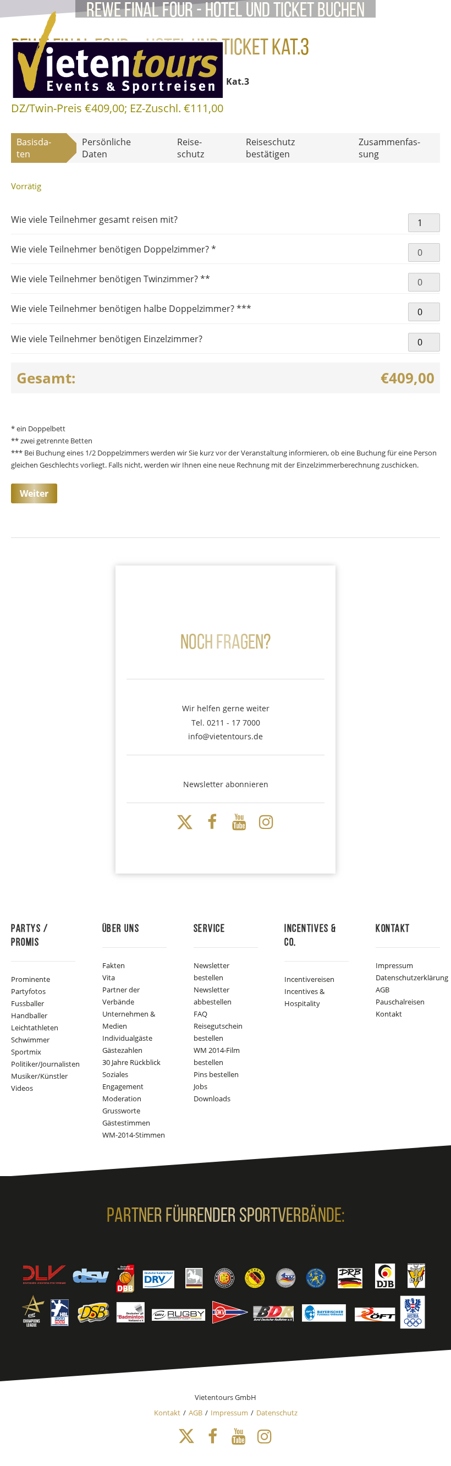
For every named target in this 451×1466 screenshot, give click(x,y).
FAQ (200, 1014)
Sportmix (26, 1052)
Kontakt (389, 1014)
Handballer (29, 1015)
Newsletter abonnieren (225, 784)
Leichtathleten (34, 1028)
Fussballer (27, 1003)
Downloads (212, 1098)
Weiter (34, 493)
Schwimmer (30, 1040)
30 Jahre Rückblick (131, 1062)
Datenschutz (277, 1413)
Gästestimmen (126, 1123)
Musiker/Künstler (39, 1076)
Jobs (200, 1086)
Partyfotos (28, 991)
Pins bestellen (216, 1074)
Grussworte (121, 1111)
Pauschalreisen (400, 1002)
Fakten (113, 965)
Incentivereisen (309, 979)
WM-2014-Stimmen (133, 1135)
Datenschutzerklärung (412, 977)
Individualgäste (127, 1038)
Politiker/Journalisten (45, 1064)
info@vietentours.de (225, 736)
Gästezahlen (122, 1050)
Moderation (121, 1098)
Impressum (394, 965)
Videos (22, 1088)
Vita (108, 977)
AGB (382, 990)
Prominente (30, 979)
